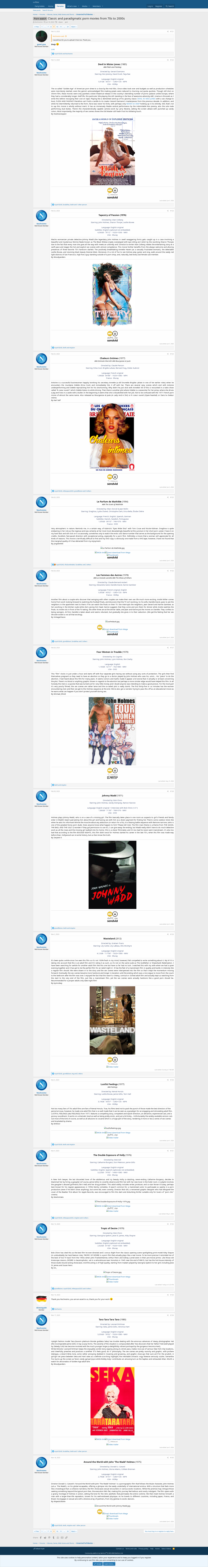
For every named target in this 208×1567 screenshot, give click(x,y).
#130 (172, 1080)
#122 (172, 60)
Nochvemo (39, 22)
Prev (37, 27)
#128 (172, 791)
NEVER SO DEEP (133, 103)
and (63, 54)
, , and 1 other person (70, 205)
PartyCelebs (40, 6)
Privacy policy (143, 1549)
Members (97, 6)
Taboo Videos (166, 1549)
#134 (172, 1315)
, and (64, 348)
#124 (172, 354)
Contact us (120, 1549)
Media (84, 6)
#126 (172, 571)
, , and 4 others (72, 1289)
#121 (172, 31)
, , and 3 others (72, 491)
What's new (72, 6)
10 (57, 27)
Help (151, 1549)
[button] (78, 6)
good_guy (41, 44)
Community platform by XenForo (104, 1553)
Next (73, 27)
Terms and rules (131, 1549)
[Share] (167, 31)
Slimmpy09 (41, 1307)
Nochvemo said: (58, 36)
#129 (172, 934)
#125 (172, 497)
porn (66, 22)
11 (61, 27)
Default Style (39, 1549)
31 (68, 27)
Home (50, 6)
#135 (172, 1458)
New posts (37, 10)
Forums (60, 6)
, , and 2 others (73, 565)
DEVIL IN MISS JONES (146, 98)
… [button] (45, 27)
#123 (172, 211)
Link (53, 49)
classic (60, 22)
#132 (172, 1224)
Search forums (47, 10)
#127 (172, 648)
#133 (172, 1295)
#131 (172, 1151)
